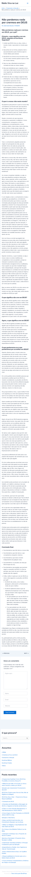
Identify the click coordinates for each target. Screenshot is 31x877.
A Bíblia (4, 752)
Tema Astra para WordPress (19, 873)
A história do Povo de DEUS (9, 755)
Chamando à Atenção (8, 757)
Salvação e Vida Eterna (8, 817)
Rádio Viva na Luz (10, 3)
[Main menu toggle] (27, 3)
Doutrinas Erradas (7, 763)
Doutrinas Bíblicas (7, 760)
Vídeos (4, 765)
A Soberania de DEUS (8, 801)
